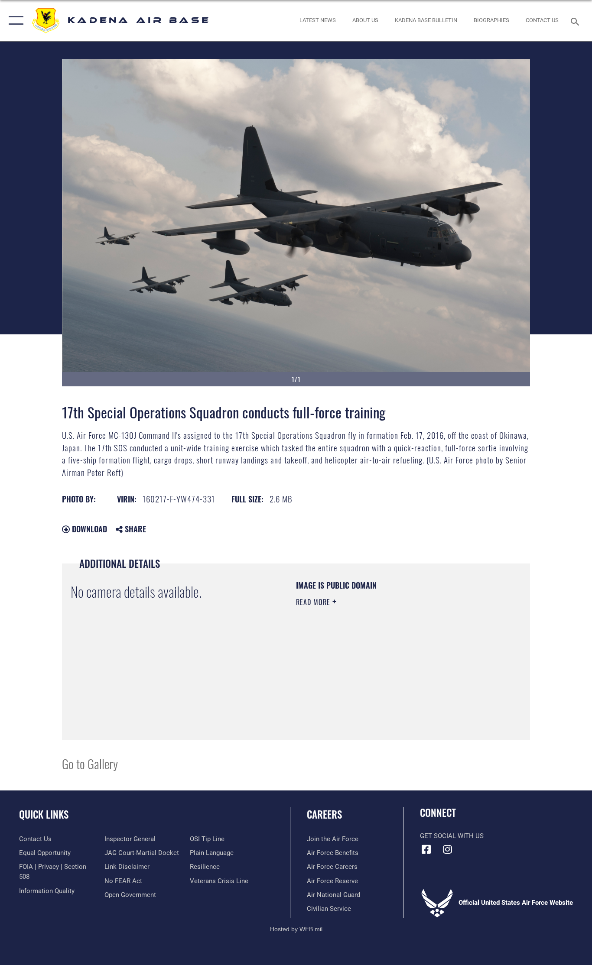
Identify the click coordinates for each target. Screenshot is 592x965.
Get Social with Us (452, 836)
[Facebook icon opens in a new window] (426, 849)
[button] (14, 20)
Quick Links (43, 814)
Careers (324, 814)
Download (88, 528)
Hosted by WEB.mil (296, 929)
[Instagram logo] (447, 849)
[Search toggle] (576, 20)
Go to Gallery (90, 763)
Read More (314, 602)
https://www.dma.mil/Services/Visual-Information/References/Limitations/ (397, 669)
